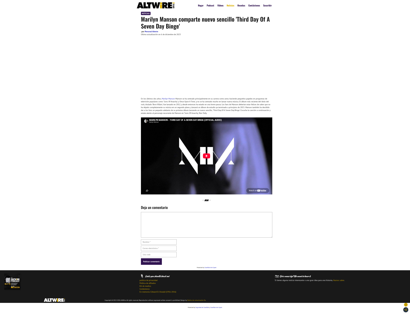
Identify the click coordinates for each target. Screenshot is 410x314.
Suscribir (267, 5)
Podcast (210, 5)
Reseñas (241, 5)
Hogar (201, 5)
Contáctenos (254, 5)
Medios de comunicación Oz (196, 300)
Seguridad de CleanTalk (202, 307)
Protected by (206, 267)
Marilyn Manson (168, 98)
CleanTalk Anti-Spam (210, 267)
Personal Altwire (151, 31)
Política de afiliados (148, 283)
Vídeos (220, 5)
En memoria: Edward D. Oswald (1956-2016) (158, 292)
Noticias (230, 5)
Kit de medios (145, 286)
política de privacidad (148, 280)
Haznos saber (338, 280)
